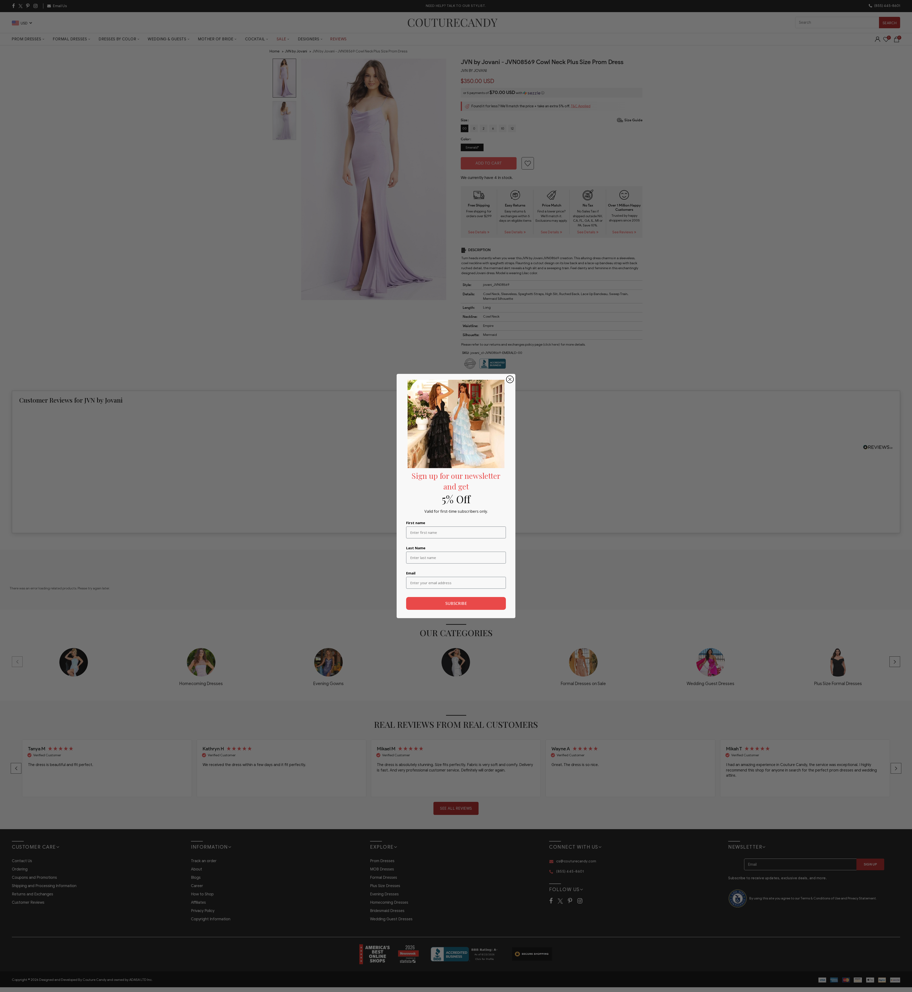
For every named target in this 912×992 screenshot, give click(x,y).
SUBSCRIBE (456, 603)
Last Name (415, 547)
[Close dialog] (509, 379)
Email (410, 573)
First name (415, 522)
